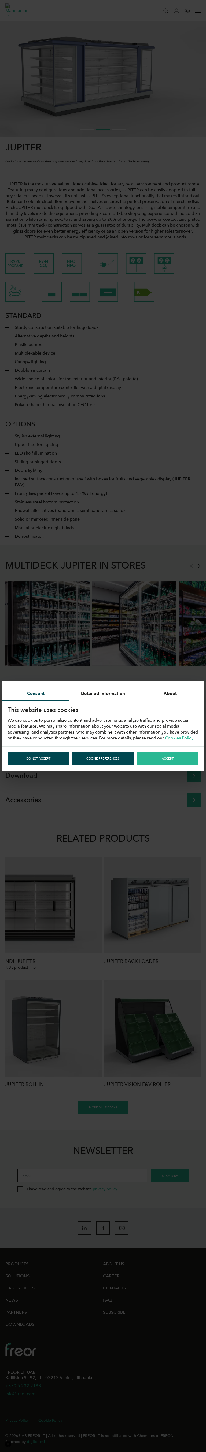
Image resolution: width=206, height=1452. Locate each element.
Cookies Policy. (179, 738)
